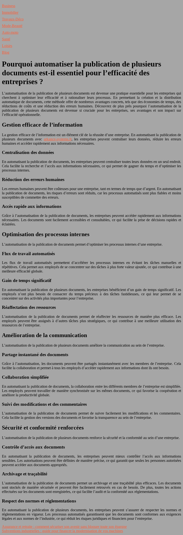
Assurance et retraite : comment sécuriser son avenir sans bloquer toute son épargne (64, 527)
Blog (5, 52)
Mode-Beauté (12, 26)
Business (8, 6)
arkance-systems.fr (57, 139)
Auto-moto (10, 32)
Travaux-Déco (13, 19)
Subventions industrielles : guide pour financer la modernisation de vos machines (62, 531)
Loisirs (7, 46)
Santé (6, 39)
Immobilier (10, 12)
